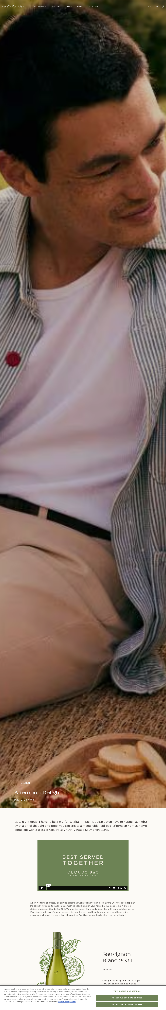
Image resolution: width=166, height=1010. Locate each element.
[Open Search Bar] (149, 6)
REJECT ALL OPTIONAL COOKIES (127, 998)
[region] (83, 997)
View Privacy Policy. (67, 1002)
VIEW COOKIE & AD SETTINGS (126, 991)
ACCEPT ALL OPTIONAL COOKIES (127, 1004)
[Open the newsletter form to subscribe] (156, 6)
